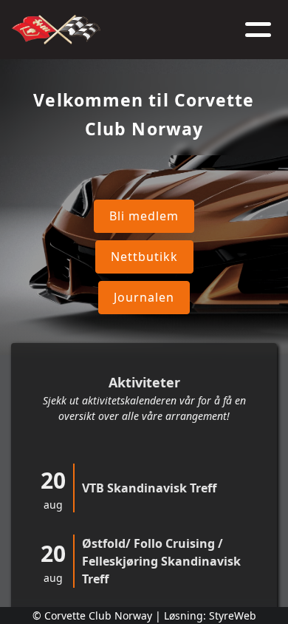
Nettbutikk (144, 256)
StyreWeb (232, 615)
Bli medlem (144, 216)
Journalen (144, 297)
